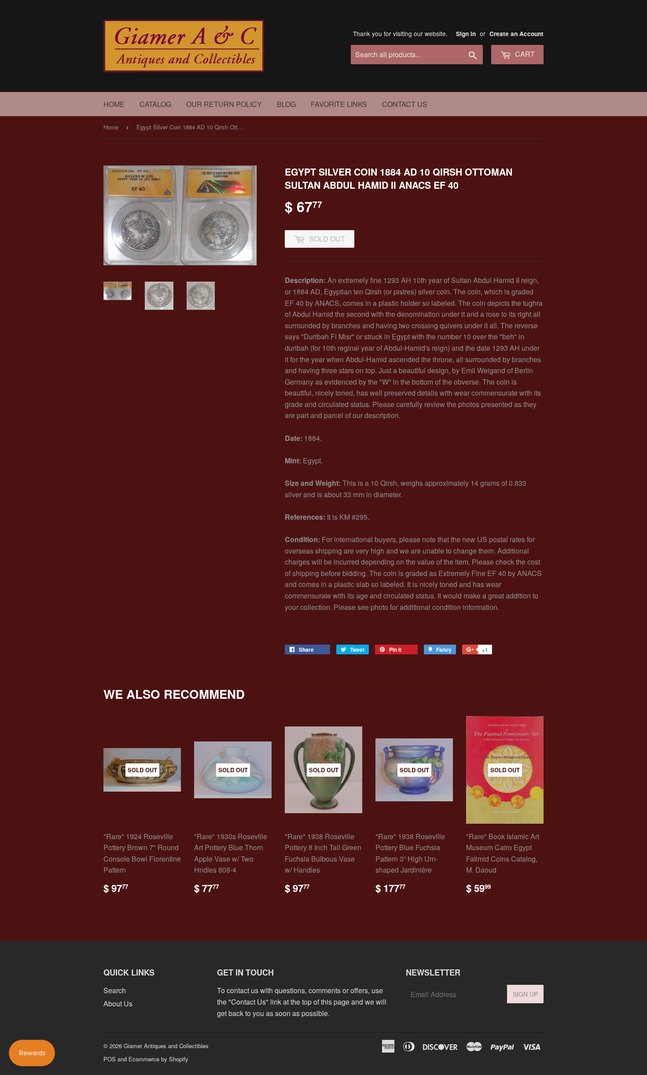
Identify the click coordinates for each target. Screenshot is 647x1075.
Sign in (466, 33)
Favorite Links (339, 104)
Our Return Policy (224, 104)
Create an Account (516, 33)
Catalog (155, 104)
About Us (117, 1003)
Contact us (404, 104)
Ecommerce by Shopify (158, 1059)
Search (114, 990)
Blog (286, 104)
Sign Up (525, 994)
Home (114, 104)
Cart (524, 54)
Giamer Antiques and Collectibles (166, 1046)
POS (109, 1059)
